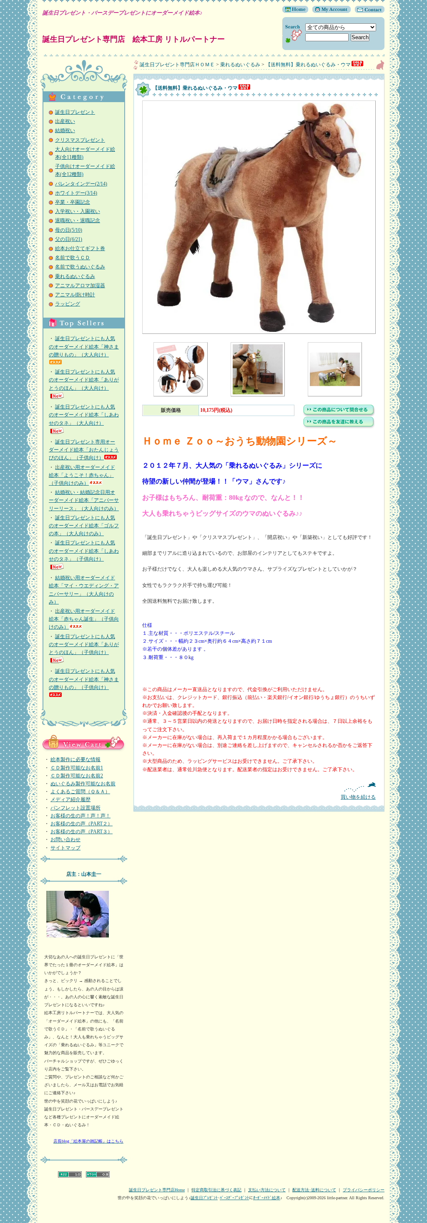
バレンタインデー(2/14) (81, 184)
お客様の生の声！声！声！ (80, 816)
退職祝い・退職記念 (77, 220)
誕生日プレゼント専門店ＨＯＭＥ (177, 65)
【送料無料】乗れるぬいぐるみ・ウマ (308, 65)
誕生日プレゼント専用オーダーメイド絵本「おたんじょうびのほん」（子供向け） (84, 450)
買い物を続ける (358, 797)
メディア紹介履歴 (70, 799)
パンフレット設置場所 (75, 808)
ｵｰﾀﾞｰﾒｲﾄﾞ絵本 (266, 1197)
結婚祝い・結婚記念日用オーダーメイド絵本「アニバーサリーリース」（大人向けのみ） (84, 500)
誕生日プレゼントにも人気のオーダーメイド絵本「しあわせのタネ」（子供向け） (84, 550)
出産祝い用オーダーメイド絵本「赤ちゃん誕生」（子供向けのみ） (84, 619)
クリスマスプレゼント (80, 140)
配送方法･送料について (314, 1190)
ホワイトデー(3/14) (76, 193)
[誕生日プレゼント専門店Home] (295, 11)
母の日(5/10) (68, 230)
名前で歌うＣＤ (72, 258)
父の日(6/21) (68, 239)
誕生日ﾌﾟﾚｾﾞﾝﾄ (204, 1197)
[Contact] (367, 11)
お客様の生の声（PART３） (81, 832)
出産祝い (65, 121)
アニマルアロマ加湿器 (80, 285)
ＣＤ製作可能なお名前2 (76, 776)
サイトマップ (65, 848)
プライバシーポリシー (363, 1190)
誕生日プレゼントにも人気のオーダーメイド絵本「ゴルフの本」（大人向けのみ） (84, 525)
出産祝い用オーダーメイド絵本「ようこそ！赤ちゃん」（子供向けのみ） (82, 475)
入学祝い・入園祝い (77, 211)
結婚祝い (65, 130)
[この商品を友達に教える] (339, 427)
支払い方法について (267, 1190)
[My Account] (329, 11)
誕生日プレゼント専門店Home (157, 1190)
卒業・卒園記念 (72, 202)
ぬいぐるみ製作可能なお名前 (83, 784)
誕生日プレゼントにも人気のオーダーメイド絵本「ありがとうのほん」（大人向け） (84, 380)
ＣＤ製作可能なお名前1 (76, 768)
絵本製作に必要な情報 (75, 759)
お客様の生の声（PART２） (81, 824)
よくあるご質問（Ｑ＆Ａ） (80, 791)
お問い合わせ (65, 839)
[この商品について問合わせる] (339, 415)
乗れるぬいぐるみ (75, 276)
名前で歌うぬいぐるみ (80, 267)
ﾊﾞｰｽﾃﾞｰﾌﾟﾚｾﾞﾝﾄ (234, 1197)
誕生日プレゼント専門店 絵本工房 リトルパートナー (134, 39)
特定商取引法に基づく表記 (216, 1190)
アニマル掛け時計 (75, 295)
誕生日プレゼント (75, 112)
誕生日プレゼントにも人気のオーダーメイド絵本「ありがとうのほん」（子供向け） (84, 644)
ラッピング (67, 304)
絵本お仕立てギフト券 (80, 248)
